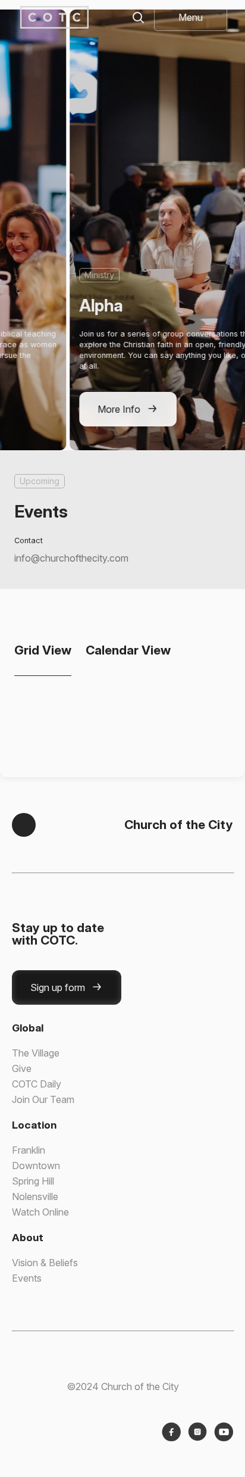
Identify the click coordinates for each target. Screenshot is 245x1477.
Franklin (28, 1150)
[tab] (42, 650)
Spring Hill (33, 1181)
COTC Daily (36, 1084)
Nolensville (35, 1196)
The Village (35, 1053)
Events (27, 1278)
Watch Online (40, 1212)
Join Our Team (43, 1099)
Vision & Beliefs (45, 1262)
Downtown (36, 1165)
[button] (190, 17)
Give (22, 1068)
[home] (52, 17)
